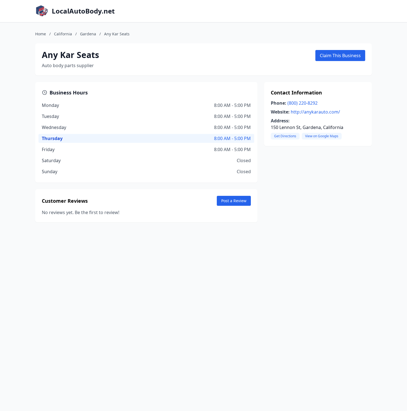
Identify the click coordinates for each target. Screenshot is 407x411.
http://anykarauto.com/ (315, 112)
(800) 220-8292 (302, 103)
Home (40, 33)
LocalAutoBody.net (83, 11)
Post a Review (233, 200)
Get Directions (285, 136)
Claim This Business (340, 55)
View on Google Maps (321, 136)
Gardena (88, 33)
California (63, 33)
